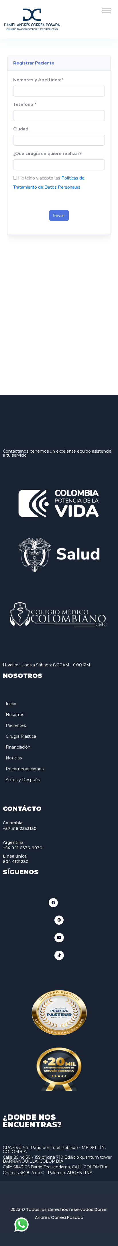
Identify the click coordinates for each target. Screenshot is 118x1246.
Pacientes (16, 725)
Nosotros (15, 714)
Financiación (18, 747)
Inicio (11, 703)
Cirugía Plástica (21, 736)
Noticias (14, 758)
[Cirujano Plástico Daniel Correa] (32, 19)
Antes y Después (23, 779)
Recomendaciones (25, 768)
